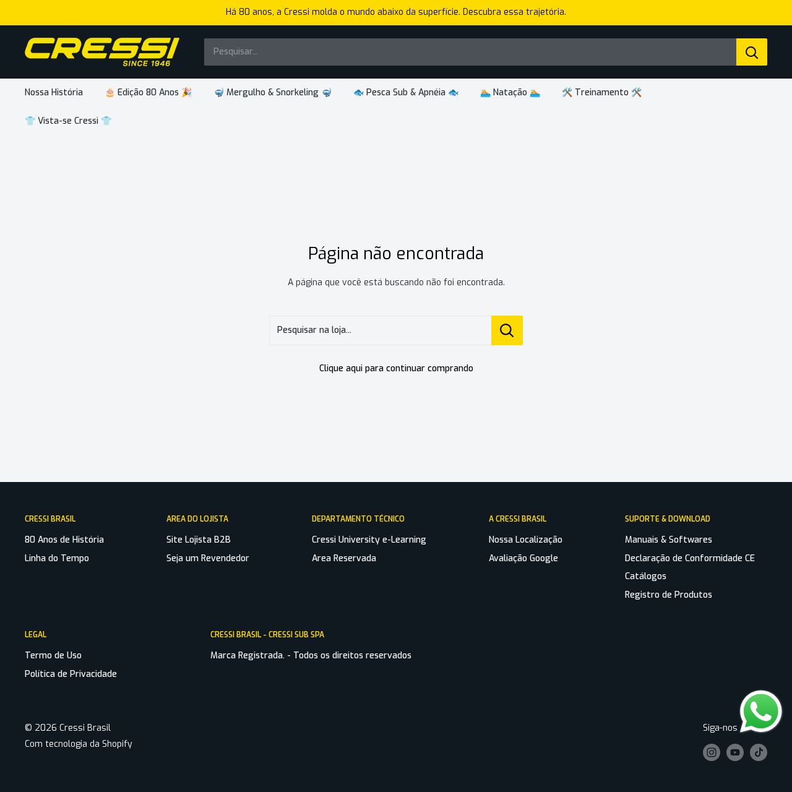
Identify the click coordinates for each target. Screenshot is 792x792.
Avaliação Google (523, 558)
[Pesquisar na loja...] (507, 330)
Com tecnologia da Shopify (78, 744)
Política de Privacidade (71, 674)
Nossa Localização (525, 540)
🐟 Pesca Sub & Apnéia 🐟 (405, 92)
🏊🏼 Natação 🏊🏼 (510, 92)
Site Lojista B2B (198, 540)
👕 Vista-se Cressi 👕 (68, 121)
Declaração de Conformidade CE (690, 558)
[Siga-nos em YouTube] (735, 752)
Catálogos (645, 576)
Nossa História (54, 92)
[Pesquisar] (751, 52)
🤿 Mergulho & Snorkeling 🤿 (272, 92)
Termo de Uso (53, 655)
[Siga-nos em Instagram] (711, 752)
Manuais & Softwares (668, 540)
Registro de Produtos (668, 595)
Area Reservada (344, 558)
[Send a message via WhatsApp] (761, 711)
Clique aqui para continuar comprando (396, 368)
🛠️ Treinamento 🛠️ (602, 92)
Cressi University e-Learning (369, 540)
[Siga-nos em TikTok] (758, 752)
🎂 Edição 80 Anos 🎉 (148, 92)
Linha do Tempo (57, 558)
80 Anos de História (64, 540)
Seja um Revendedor (207, 558)
